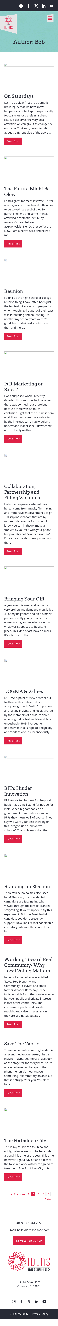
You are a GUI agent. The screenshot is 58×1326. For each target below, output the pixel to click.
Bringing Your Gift (24, 599)
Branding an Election (27, 886)
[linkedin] (43, 6)
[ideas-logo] (8, 16)
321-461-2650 (33, 1223)
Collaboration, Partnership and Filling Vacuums (22, 492)
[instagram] (21, 6)
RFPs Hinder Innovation (18, 791)
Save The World (22, 1043)
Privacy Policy (39, 1314)
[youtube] (51, 6)
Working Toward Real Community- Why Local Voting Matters (28, 965)
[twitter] (36, 6)
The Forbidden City (25, 1140)
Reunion (13, 291)
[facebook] (28, 6)
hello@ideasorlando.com (33, 1230)
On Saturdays (19, 96)
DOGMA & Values (23, 691)
